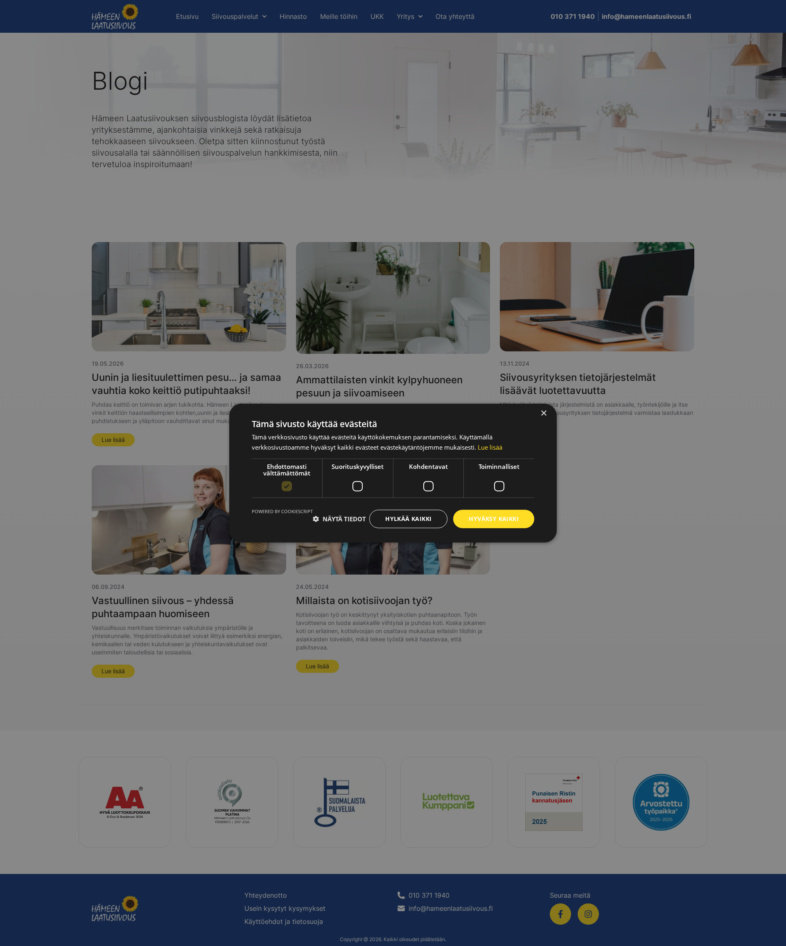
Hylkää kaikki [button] (408, 519)
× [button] (543, 413)
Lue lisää (490, 447)
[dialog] (393, 473)
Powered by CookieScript (282, 511)
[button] (339, 519)
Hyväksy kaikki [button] (494, 519)
